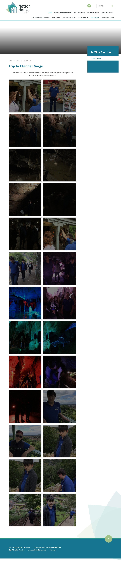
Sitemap (53, 550)
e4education (56, 547)
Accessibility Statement (37, 550)
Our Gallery (28, 61)
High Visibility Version (16, 550)
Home (10, 61)
